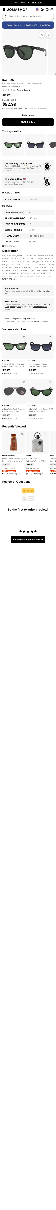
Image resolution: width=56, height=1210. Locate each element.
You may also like (11, 131)
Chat (19, 307)
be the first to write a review (28, 539)
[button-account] (42, 9)
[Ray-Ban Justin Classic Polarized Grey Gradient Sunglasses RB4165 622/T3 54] (50, 337)
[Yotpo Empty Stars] (8, 90)
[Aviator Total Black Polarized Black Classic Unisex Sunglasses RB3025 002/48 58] (24, 382)
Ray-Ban (26, 319)
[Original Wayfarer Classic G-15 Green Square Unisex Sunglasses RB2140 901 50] (50, 382)
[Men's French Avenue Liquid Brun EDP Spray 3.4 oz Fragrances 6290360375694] (22, 434)
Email (12, 307)
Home (7, 319)
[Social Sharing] (42, 34)
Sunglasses (16, 319)
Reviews (8, 481)
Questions (23, 481)
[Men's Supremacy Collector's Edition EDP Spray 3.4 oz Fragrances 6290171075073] (45, 434)
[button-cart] (52, 9)
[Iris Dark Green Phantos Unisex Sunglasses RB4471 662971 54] (48, 34)
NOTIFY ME (28, 121)
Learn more (9, 170)
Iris (34, 319)
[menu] (4, 9)
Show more (8, 278)
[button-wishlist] (47, 9)
